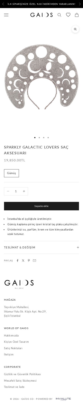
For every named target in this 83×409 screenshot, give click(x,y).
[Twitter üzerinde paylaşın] (23, 260)
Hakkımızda (11, 335)
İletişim (8, 354)
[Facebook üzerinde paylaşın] (17, 260)
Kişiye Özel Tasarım (16, 341)
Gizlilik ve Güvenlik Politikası (22, 374)
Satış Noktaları (13, 348)
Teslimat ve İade (14, 386)
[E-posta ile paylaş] (34, 260)
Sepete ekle (41, 206)
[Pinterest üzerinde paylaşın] (28, 260)
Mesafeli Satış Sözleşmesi (20, 380)
